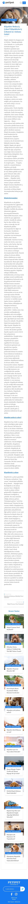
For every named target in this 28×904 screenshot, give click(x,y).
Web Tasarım (11, 901)
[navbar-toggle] (24, 3)
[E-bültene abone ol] (14, 889)
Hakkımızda (14, 897)
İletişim (14, 899)
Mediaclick (17, 901)
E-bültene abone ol (22, 889)
